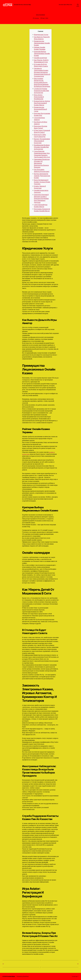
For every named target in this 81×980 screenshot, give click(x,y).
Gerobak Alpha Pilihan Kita (65, 4)
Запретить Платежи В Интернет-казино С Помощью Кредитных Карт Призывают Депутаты (41, 198)
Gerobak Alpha (11, 976)
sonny (37, 18)
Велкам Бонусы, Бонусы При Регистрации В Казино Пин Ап (42, 103)
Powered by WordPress (23, 976)
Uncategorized (40, 14)
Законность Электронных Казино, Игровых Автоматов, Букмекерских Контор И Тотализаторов (42, 72)
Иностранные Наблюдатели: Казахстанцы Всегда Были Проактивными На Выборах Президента (42, 82)
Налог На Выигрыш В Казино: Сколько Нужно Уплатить (42, 182)
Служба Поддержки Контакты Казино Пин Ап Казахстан (41, 91)
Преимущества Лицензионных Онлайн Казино (42, 43)
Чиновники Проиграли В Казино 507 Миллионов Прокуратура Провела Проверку (42, 163)
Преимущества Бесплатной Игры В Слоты (40, 109)
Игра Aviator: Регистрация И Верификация (39, 97)
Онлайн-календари (40, 58)
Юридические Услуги (41, 35)
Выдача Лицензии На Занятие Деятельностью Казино (42, 176)
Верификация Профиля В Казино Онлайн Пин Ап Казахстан (42, 147)
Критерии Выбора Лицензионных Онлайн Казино (42, 53)
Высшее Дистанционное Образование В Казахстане (42, 141)
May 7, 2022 (45, 18)
